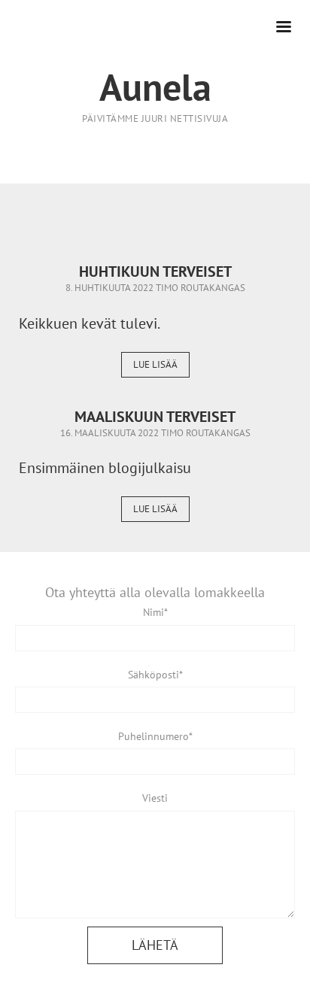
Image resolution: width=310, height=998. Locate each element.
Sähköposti (153, 674)
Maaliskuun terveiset (155, 416)
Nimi (153, 612)
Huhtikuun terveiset (155, 271)
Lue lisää (155, 364)
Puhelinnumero (153, 736)
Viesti (155, 798)
